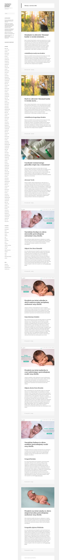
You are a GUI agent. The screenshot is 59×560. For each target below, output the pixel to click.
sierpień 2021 (7, 130)
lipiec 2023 (6, 98)
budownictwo (7, 232)
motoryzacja (6, 240)
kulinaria (6, 238)
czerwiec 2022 (7, 114)
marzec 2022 (7, 118)
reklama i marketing (8, 245)
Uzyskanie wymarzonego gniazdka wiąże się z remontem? (37, 164)
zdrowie (6, 258)
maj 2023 (6, 101)
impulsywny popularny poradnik (8, 5)
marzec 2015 (7, 221)
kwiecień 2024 (7, 88)
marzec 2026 (7, 54)
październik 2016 (7, 197)
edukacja (6, 235)
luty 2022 (6, 120)
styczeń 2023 (7, 106)
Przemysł (6, 243)
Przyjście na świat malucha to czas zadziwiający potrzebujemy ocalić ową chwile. (37, 372)
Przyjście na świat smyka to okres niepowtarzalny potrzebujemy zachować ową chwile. (38, 513)
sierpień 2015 (7, 218)
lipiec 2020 (6, 149)
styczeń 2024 (7, 93)
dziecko (6, 234)
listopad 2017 (7, 179)
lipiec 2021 (6, 131)
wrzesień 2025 (7, 62)
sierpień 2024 (7, 82)
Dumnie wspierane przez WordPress (30, 557)
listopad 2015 (7, 213)
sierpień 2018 (7, 168)
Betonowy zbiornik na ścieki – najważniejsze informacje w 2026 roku (9, 21)
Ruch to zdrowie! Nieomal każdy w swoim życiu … (37, 100)
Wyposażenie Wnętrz (8, 256)
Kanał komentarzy (7, 267)
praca (5, 242)
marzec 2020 (7, 152)
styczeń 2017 (7, 194)
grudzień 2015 (7, 211)
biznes (6, 230)
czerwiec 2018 (7, 171)
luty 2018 (6, 176)
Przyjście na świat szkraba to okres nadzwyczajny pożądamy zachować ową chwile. (37, 302)
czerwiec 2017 (7, 186)
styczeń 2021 (7, 141)
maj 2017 (6, 187)
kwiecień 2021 (7, 136)
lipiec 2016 (6, 202)
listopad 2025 (7, 61)
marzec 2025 (7, 72)
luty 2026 (6, 56)
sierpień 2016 (7, 200)
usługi (6, 254)
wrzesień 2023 (7, 96)
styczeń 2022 (7, 122)
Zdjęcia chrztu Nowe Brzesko (34, 388)
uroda (6, 253)
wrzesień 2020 (7, 146)
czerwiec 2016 (7, 203)
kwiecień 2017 (7, 189)
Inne (5, 237)
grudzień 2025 (7, 59)
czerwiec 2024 (7, 85)
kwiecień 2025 (7, 70)
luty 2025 (6, 74)
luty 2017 (6, 192)
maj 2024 (6, 86)
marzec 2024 (7, 90)
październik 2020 (7, 144)
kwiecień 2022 (7, 117)
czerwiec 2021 (7, 133)
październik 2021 (7, 126)
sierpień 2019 (7, 157)
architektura (7, 227)
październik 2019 (7, 155)
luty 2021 (6, 139)
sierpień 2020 (7, 147)
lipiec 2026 (6, 48)
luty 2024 (6, 91)
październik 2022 (7, 109)
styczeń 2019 (7, 163)
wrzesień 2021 (7, 128)
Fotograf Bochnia (30, 459)
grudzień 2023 (7, 94)
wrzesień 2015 (7, 216)
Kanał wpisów (7, 265)
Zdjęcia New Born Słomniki (33, 248)
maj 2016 (6, 205)
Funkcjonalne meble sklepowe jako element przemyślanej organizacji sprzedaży (9, 30)
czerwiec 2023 (7, 99)
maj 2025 (6, 69)
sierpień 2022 (7, 110)
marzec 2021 (7, 138)
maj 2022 (6, 115)
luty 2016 (6, 208)
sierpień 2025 (7, 64)
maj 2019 (6, 160)
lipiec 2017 (6, 184)
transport (6, 251)
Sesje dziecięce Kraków (32, 317)
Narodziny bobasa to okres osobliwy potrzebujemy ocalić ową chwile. (36, 444)
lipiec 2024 (6, 83)
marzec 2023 (7, 104)
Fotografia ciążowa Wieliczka (34, 527)
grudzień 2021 (7, 123)
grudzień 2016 (7, 195)
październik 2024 (7, 78)
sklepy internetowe (8, 250)
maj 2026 (6, 51)
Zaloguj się (6, 264)
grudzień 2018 (7, 165)
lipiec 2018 (6, 170)
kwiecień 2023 (7, 102)
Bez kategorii (7, 229)
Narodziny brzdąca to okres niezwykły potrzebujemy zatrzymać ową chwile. (35, 234)
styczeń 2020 (7, 154)
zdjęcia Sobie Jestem (39, 475)
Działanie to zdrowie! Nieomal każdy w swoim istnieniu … (36, 36)
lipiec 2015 (6, 219)
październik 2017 (7, 181)
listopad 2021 (7, 125)
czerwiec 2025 (7, 67)
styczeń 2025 (7, 75)
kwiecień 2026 (7, 53)
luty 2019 (6, 162)
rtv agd (6, 248)
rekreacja (6, 246)
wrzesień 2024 (7, 80)
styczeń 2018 (7, 178)
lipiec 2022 (6, 112)
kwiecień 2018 (7, 173)
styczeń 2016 (7, 210)
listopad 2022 (7, 107)
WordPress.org (7, 269)
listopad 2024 (7, 77)
